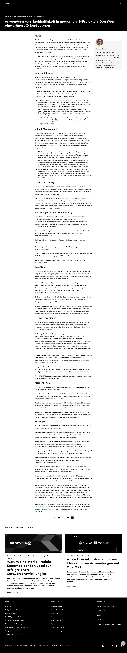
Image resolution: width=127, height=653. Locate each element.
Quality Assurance (57, 627)
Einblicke (8, 4)
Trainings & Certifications (14, 634)
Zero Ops (38, 271)
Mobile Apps (55, 613)
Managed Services (11, 631)
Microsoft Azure (56, 606)
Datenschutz (33, 645)
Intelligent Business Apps (14, 624)
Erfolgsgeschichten (105, 606)
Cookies (68, 645)
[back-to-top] (123, 643)
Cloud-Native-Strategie (43, 507)
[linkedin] (121, 646)
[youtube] (116, 646)
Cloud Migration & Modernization (16, 617)
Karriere (100, 615)
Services (8, 602)
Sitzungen (101, 602)
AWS (39, 201)
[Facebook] (103, 646)
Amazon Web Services (58, 609)
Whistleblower (44, 645)
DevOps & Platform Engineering (15, 620)
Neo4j (53, 617)
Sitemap (54, 645)
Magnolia (54, 624)
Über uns (100, 619)
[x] (107, 646)
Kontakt (61, 645)
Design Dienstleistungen (13, 609)
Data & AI (8, 606)
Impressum (23, 645)
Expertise (55, 602)
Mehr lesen (11, 593)
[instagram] (112, 646)
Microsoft (86, 198)
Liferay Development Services (61, 631)
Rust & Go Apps (56, 620)
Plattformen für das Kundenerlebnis (17, 627)
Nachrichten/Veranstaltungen (109, 624)
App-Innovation (10, 613)
